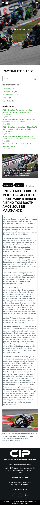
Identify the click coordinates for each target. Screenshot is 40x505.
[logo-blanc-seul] (5, 3)
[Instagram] (26, 495)
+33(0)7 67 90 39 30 (22, 485)
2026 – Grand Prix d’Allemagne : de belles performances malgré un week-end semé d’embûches (17, 112)
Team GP (5, 98)
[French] (22, 3)
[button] (37, 3)
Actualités (6, 89)
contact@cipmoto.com (22, 482)
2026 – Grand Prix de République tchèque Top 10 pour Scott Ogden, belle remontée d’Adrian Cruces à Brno (19, 129)
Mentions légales (30, 501)
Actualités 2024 (8, 92)
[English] (19, 3)
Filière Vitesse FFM (9, 95)
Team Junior (6, 101)
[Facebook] (14, 495)
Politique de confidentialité (20, 503)
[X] (20, 495)
